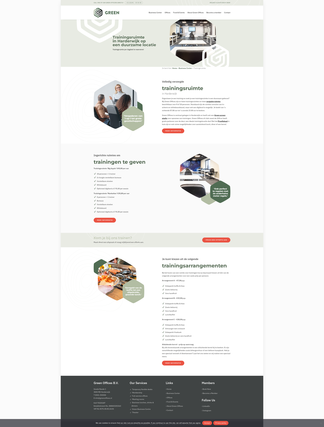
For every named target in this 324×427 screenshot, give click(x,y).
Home (174, 68)
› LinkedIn (206, 406)
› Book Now (206, 389)
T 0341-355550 (100, 395)
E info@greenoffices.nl (103, 398)
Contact (227, 12)
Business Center (155, 12)
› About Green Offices (174, 406)
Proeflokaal (223, 121)
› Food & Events (172, 402)
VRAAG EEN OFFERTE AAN (216, 240)
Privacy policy (220, 423)
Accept (207, 423)
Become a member (213, 12)
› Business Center (173, 393)
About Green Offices (195, 12)
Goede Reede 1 (100, 389)
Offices (167, 12)
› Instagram (206, 410)
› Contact (169, 410)
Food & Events (179, 12)
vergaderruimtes (213, 101)
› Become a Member (210, 393)
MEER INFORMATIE (173, 131)
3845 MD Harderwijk (102, 392)
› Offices (169, 397)
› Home (168, 389)
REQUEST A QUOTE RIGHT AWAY (220, 3)
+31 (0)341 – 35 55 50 (133, 3)
